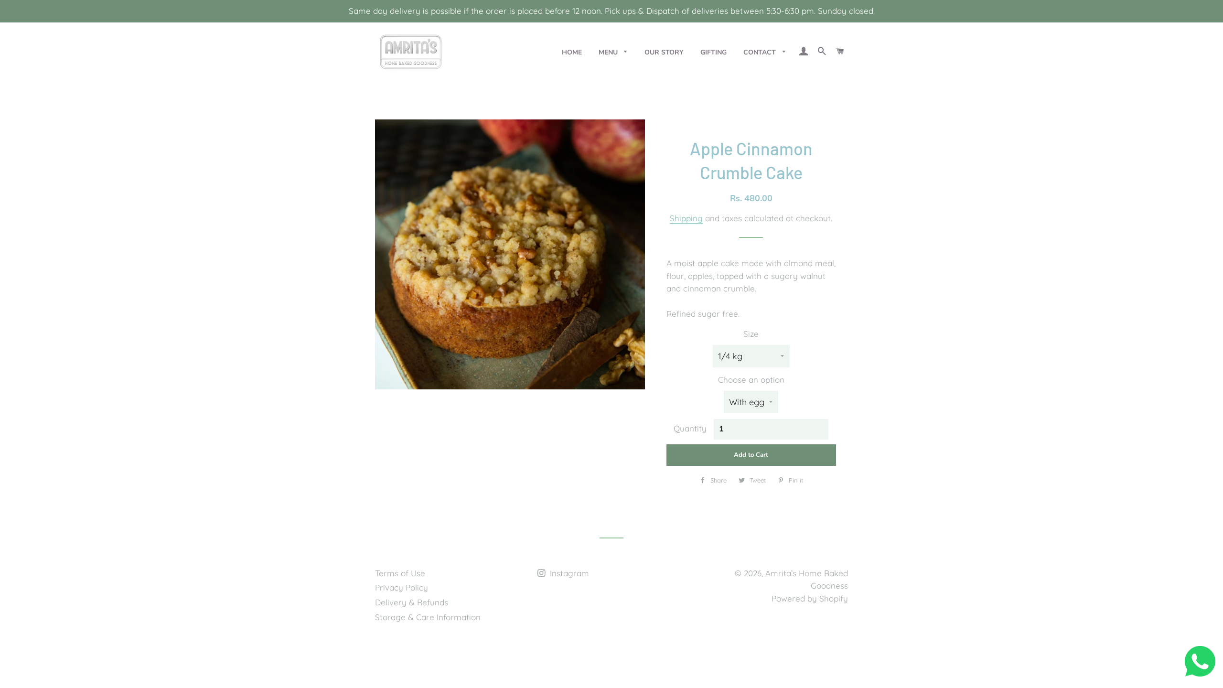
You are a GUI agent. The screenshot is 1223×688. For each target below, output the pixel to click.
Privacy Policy (401, 587)
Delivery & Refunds (411, 602)
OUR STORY (664, 52)
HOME (572, 52)
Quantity (690, 428)
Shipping (686, 218)
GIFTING (713, 52)
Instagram (568, 573)
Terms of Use (400, 573)
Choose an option (751, 380)
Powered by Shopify (810, 598)
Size (751, 334)
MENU (609, 52)
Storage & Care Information (428, 617)
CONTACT (760, 52)
